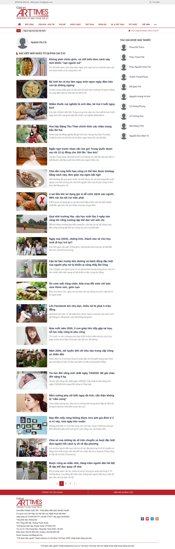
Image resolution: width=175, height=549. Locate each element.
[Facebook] (142, 518)
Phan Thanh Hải (136, 57)
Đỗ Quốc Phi (135, 87)
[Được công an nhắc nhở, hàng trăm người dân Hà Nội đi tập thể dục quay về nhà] (31, 470)
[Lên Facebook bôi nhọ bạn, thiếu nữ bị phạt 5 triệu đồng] (31, 313)
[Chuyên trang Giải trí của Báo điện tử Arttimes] (32, 13)
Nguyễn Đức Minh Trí (139, 136)
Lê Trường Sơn (136, 116)
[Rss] (157, 518)
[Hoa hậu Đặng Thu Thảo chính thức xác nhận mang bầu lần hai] (31, 134)
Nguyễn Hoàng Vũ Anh (139, 96)
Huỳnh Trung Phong (138, 77)
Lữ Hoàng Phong (137, 106)
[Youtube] (147, 518)
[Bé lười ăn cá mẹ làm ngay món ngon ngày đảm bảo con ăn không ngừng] (31, 89)
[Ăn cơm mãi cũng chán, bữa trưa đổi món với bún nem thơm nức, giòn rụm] (31, 291)
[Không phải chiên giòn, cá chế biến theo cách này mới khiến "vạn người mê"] (31, 67)
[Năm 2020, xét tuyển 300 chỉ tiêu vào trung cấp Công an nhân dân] (31, 358)
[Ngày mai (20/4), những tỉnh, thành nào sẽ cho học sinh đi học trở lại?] (31, 246)
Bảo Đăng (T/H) (136, 126)
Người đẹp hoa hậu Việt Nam (33, 31)
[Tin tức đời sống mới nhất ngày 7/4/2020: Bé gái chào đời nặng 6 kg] (31, 380)
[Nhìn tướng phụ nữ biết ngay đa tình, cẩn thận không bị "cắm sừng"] (31, 403)
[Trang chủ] (19, 24)
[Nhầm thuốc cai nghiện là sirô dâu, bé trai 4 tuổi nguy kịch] (31, 111)
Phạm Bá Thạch (136, 47)
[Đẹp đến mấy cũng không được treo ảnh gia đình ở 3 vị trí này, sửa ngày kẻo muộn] (31, 425)
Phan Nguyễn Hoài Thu (140, 67)
